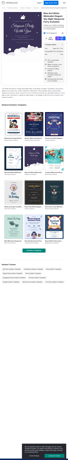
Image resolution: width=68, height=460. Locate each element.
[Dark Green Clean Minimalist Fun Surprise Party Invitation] (54, 193)
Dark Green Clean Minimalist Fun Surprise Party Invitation (54, 207)
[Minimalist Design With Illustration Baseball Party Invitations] (13, 124)
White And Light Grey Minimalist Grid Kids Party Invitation (13, 207)
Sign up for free (51, 3)
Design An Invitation (13, 8)
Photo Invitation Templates (33, 273)
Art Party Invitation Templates (37, 277)
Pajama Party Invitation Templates (12, 273)
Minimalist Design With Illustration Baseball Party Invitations (13, 138)
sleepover (36, 8)
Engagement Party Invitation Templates (14, 277)
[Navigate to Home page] (10, 2)
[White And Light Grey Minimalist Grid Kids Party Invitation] (13, 193)
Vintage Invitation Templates (11, 282)
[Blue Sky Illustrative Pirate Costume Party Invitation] (34, 227)
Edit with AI (61, 38)
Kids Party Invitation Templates (12, 269)
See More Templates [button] (34, 250)
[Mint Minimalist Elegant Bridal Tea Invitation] (13, 227)
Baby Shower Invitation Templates (32, 282)
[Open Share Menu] (62, 33)
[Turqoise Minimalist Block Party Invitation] (54, 158)
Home (3, 8)
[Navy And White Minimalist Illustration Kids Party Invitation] (13, 158)
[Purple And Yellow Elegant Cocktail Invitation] (54, 124)
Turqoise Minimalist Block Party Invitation (54, 172)
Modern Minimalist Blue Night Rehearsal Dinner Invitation (34, 138)
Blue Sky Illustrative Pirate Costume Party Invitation (34, 241)
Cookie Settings (34, 456)
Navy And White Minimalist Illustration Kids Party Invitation (13, 172)
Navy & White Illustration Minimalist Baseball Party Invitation (54, 241)
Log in (39, 3)
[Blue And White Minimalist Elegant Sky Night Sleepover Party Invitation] (34, 158)
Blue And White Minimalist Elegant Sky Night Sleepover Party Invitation (34, 172)
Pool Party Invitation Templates (54, 282)
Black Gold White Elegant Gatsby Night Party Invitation (34, 207)
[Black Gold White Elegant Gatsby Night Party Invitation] (34, 193)
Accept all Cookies (54, 456)
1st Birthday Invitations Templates (33, 269)
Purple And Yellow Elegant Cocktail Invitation (54, 138)
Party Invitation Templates (53, 269)
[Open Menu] (64, 3)
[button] (49, 38)
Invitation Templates (25, 8)
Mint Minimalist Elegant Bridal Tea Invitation (13, 241)
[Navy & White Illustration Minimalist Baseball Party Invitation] (54, 227)
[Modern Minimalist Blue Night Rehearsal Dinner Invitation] (34, 124)
